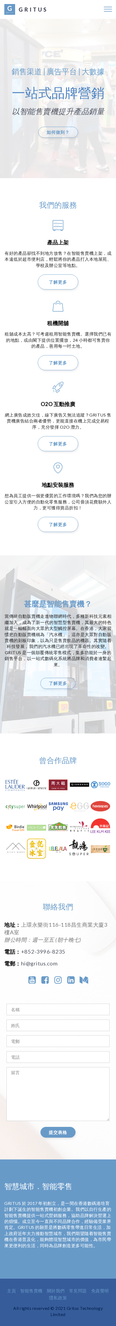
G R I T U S (33, 9)
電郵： (12, 963)
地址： (12, 924)
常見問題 (78, 1290)
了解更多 (58, 281)
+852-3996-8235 (43, 951)
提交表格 (58, 1132)
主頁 (11, 1290)
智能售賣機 (31, 1290)
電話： (12, 951)
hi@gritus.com (39, 963)
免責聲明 (100, 1290)
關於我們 (56, 1290)
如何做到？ (58, 132)
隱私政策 (58, 1297)
